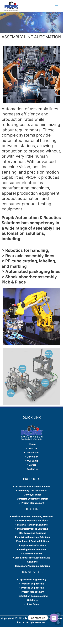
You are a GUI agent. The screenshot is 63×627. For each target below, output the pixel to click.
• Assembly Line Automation (31, 490)
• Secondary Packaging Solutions (31, 566)
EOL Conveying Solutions (32, 533)
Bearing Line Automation (32, 549)
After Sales (32, 604)
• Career (31, 465)
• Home (31, 444)
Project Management (32, 503)
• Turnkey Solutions (31, 553)
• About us (31, 448)
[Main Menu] (56, 6)
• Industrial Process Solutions (31, 528)
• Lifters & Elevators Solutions (31, 520)
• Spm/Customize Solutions (31, 545)
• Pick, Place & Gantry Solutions (31, 541)
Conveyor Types (32, 494)
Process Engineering (32, 587)
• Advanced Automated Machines (31, 486)
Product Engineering (32, 583)
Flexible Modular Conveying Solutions (32, 516)
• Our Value (31, 460)
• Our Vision (31, 456)
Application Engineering (32, 579)
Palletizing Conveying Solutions (32, 537)
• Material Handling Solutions (31, 524)
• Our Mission (31, 452)
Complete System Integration (32, 498)
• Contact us (31, 469)
